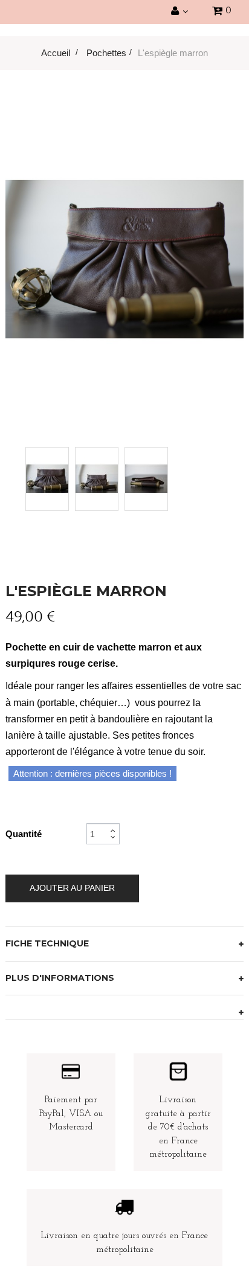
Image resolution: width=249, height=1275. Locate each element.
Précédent (52, 476)
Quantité (23, 834)
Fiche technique (47, 943)
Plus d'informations (59, 977)
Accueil (55, 53)
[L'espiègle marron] (47, 479)
